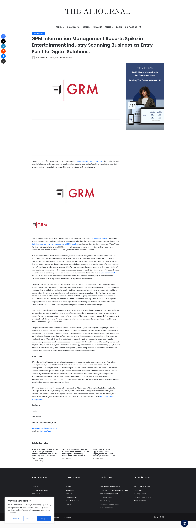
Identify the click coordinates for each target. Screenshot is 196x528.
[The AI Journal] (97, 12)
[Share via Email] (3, 61)
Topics (59, 27)
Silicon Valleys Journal (142, 487)
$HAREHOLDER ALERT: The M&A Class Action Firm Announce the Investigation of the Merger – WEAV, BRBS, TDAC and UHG (75, 452)
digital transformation (108, 273)
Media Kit (97, 27)
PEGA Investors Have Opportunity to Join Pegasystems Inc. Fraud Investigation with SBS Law (104, 452)
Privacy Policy (105, 501)
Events (68, 487)
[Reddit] (3, 51)
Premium (109, 27)
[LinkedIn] (157, 517)
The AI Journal (139, 490)
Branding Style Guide (40, 490)
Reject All (29, 518)
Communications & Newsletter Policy (114, 490)
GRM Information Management (89, 161)
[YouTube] (160, 517)
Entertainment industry (99, 238)
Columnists (73, 27)
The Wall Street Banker (142, 497)
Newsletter (70, 490)
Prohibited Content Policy (109, 504)
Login (119, 27)
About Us (35, 487)
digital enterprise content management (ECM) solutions (55, 244)
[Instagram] (163, 517)
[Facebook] (3, 36)
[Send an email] (46, 58)
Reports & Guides (72, 501)
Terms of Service (106, 508)
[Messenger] (3, 56)
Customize (15, 518)
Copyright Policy (106, 497)
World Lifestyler (140, 501)
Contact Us (131, 27)
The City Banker (140, 494)
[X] (154, 517)
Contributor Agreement (109, 494)
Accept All (44, 518)
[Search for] (140, 27)
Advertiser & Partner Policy (110, 487)
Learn (86, 27)
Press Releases (71, 497)
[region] (29, 510)
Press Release (38, 33)
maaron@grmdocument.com (44, 428)
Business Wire (40, 58)
